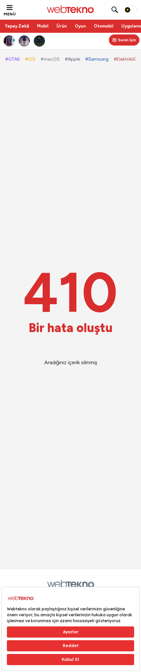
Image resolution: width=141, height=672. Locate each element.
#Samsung (97, 59)
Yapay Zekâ (17, 26)
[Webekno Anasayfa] (70, 584)
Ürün (61, 26)
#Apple (72, 59)
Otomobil (103, 26)
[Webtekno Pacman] (40, 41)
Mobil (43, 26)
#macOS (50, 59)
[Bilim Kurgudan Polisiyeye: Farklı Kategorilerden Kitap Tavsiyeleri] (9, 41)
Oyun (80, 26)
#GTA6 (12, 59)
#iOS (30, 59)
